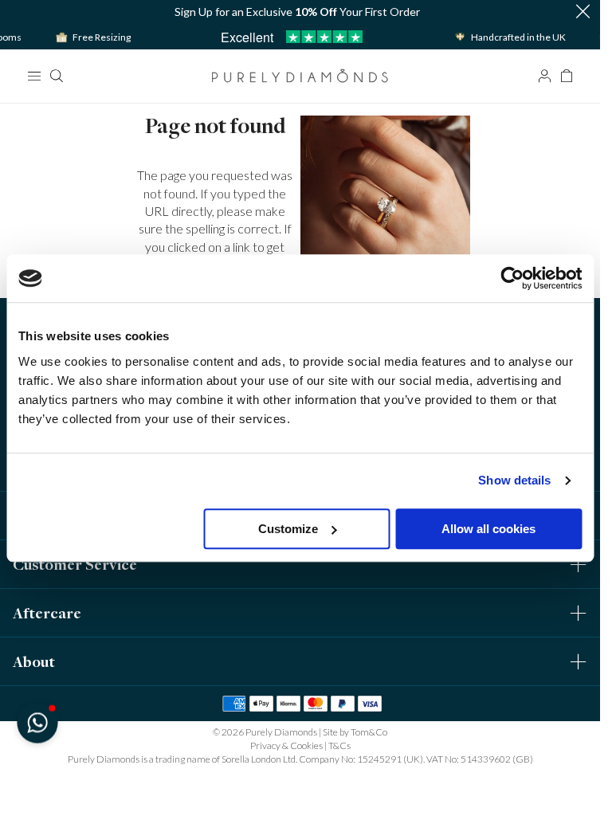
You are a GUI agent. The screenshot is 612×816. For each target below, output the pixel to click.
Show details (514, 480)
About (34, 661)
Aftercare (47, 612)
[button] (582, 12)
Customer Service (75, 564)
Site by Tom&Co (355, 732)
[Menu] (33, 76)
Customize (288, 529)
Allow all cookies (488, 529)
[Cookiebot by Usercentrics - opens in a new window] (512, 278)
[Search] (56, 76)
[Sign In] (544, 76)
